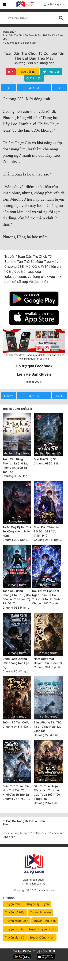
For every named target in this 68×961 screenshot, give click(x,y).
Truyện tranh (13, 904)
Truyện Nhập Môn (16, 920)
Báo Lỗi (26, 71)
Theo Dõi (52, 71)
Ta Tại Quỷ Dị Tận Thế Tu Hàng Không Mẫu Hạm (17, 531)
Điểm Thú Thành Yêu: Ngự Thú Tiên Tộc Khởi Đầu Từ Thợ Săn (17, 790)
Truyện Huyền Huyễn (42, 929)
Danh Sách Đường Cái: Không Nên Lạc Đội (16, 663)
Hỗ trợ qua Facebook (34, 366)
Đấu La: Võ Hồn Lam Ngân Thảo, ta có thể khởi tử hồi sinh (46, 595)
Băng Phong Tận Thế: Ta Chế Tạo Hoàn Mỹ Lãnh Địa (48, 727)
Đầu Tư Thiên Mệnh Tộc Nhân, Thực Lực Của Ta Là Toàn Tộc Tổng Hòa (47, 792)
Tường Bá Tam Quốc (16, 722)
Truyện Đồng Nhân (42, 937)
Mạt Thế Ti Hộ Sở (45, 459)
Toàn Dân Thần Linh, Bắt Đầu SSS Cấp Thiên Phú (47, 531)
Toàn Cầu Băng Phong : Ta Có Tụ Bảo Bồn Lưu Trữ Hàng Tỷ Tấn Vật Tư (17, 597)
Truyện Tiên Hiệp (44, 920)
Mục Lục (34, 88)
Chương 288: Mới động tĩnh (34, 63)
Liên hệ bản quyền (34, 879)
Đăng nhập (58, 4)
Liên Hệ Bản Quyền (34, 374)
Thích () (35, 78)
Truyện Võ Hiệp (15, 912)
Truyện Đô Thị (14, 929)
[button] (46, 4)
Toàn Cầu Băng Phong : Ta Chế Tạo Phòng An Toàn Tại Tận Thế (15, 465)
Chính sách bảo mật (34, 883)
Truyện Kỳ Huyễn (38, 904)
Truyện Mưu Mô (40, 912)
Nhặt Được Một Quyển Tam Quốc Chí (48, 661)
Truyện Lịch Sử (14, 937)
